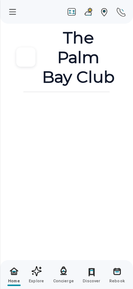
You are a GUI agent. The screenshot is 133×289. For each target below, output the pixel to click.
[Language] (72, 12)
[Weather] (88, 12)
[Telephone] (120, 12)
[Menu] (12, 12)
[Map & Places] (104, 12)
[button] (14, 274)
